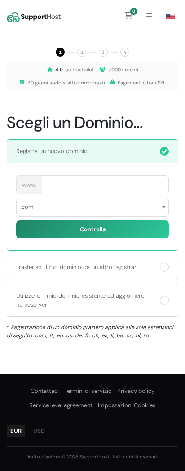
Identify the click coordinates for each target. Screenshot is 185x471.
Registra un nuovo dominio (52, 151)
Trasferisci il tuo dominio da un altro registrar (76, 267)
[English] (170, 16)
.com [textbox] (27, 207)
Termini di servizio (88, 391)
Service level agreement (60, 405)
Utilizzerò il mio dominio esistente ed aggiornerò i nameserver (82, 300)
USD (39, 431)
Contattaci (45, 391)
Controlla (93, 229)
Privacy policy (135, 391)
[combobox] (92, 207)
